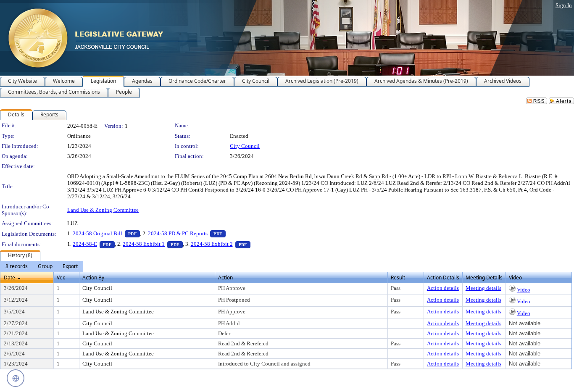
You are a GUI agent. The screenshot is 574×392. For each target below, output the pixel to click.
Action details (443, 288)
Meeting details (483, 288)
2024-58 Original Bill (106, 233)
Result (398, 277)
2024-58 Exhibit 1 (152, 244)
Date (9, 277)
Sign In (564, 5)
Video (523, 290)
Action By (93, 277)
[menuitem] (16, 266)
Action (225, 277)
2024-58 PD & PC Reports (186, 233)
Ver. (61, 277)
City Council (245, 146)
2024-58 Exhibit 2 (220, 244)
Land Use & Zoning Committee (103, 210)
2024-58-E (94, 244)
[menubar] (41, 266)
